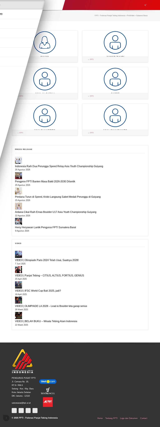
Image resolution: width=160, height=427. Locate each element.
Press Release (23, 149)
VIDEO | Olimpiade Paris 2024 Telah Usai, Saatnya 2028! (47, 260)
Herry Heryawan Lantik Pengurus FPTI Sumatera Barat (45, 227)
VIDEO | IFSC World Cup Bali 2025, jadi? (38, 290)
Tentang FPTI (111, 418)
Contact (143, 418)
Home (100, 418)
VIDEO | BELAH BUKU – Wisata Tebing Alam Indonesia (46, 321)
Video (18, 243)
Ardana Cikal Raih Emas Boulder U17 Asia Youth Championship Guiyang (55, 212)
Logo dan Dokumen (129, 418)
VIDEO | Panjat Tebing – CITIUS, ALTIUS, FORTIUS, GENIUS (49, 275)
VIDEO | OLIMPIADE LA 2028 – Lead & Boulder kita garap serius (51, 306)
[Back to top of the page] (6, 418)
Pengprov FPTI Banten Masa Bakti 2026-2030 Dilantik (45, 181)
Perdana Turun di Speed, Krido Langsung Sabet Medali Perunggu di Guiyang (58, 196)
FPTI (92, 59)
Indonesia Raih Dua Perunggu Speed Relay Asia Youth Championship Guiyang (59, 166)
